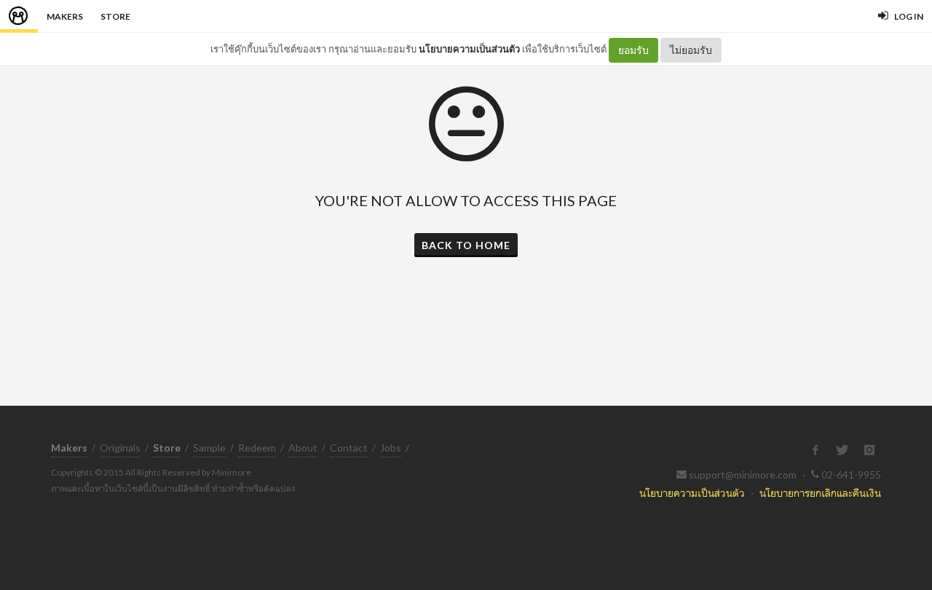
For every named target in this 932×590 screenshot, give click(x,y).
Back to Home (466, 245)
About (302, 447)
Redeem (257, 447)
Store (115, 16)
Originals (120, 447)
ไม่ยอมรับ (691, 50)
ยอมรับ (633, 50)
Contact (349, 447)
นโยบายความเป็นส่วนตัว (469, 49)
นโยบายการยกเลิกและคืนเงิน (820, 493)
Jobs (390, 447)
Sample (209, 447)
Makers (65, 16)
